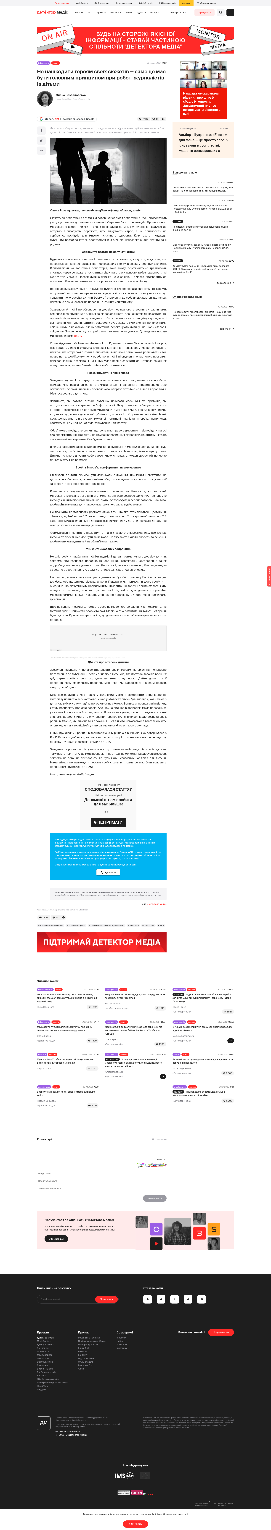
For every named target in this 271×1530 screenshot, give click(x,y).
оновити (160, 1159)
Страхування (204, 12)
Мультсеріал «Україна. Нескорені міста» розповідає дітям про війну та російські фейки (93, 658)
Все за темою (224, 282)
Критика (101, 12)
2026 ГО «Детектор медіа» (73, 1435)
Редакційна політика (89, 1337)
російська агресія (77, 925)
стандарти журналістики (51, 925)
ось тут (78, 336)
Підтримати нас (86, 1358)
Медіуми (41, 1389)
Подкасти (141, 12)
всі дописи (225, 328)
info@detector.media (69, 1431)
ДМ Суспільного (101, 3)
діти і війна (149, 925)
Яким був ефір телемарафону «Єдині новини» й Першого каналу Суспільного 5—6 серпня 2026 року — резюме (202, 208)
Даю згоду (135, 1524)
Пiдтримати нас (221, 1332)
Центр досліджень (123, 3)
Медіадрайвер (45, 1355)
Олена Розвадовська (71, 95)
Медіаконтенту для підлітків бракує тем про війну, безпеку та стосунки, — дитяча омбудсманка (64, 1028)
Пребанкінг (43, 1351)
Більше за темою (185, 172)
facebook (121, 1337)
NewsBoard (43, 1358)
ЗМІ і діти (134, 925)
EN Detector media (167, 3)
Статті (90, 12)
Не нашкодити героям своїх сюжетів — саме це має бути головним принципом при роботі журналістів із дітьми (202, 315)
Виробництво (44, 1087)
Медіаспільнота (45, 989)
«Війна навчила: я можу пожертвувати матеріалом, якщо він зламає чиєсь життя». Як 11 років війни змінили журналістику (67, 998)
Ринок (128, 12)
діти (162, 925)
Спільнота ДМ (56, 1238)
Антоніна (186, 3)
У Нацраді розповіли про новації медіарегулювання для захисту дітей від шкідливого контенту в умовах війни (133, 1063)
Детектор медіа (62, 3)
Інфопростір (156, 12)
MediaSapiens (82, 3)
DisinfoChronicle (145, 3)
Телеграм (122, 1344)
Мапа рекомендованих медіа (52, 1382)
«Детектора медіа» (156, 904)
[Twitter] (41, 141)
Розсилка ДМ (85, 1365)
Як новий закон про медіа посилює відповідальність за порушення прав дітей (203, 1061)
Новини (79, 12)
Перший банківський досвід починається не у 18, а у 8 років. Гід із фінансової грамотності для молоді (203, 189)
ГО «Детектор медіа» (206, 3)
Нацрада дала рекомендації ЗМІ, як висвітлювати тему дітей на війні (199, 1093)
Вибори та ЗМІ (45, 1368)
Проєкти (43, 1332)
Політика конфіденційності (92, 1341)
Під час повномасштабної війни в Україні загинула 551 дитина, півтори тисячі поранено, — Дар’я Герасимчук (202, 998)
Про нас (83, 1332)
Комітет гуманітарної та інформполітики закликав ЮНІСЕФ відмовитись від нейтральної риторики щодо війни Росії (201, 269)
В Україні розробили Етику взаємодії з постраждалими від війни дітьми (202, 1028)
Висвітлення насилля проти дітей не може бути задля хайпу (66, 1093)
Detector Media (55, 658)
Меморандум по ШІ (88, 1344)
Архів (81, 1368)
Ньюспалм (42, 1386)
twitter (120, 1341)
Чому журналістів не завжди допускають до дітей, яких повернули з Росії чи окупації (135, 996)
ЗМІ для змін (43, 1348)
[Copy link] (41, 151)
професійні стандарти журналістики (107, 925)
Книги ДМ (83, 1348)
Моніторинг (116, 12)
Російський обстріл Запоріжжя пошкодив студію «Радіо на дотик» (200, 228)
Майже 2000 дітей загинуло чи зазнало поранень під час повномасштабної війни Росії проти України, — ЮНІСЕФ (133, 1030)
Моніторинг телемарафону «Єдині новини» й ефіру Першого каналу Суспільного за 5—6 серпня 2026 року (202, 248)
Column (56, 63)
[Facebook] (41, 130)
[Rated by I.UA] (148, 1494)
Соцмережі (125, 1332)
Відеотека (42, 1365)
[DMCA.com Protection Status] (123, 1494)
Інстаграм (122, 1348)
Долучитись (108, 872)
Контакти (83, 1355)
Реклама (82, 1351)
